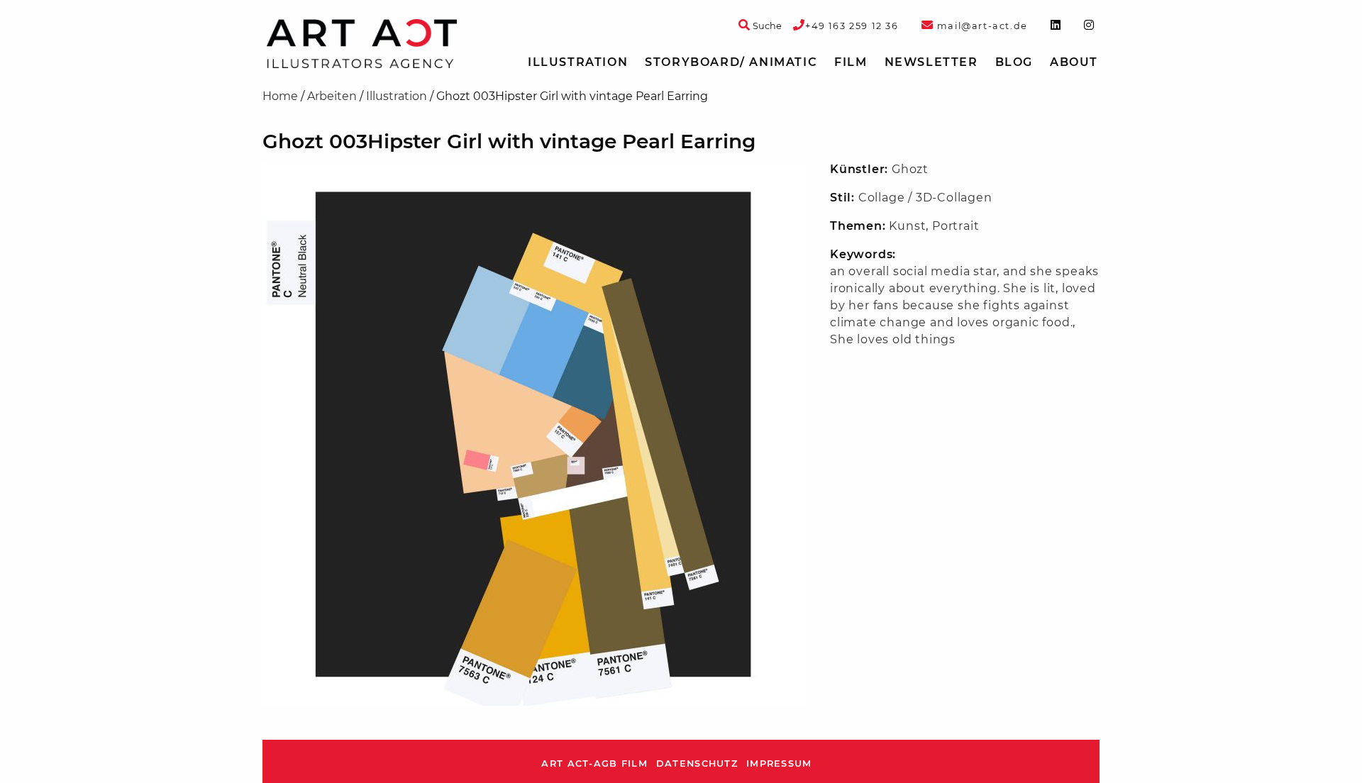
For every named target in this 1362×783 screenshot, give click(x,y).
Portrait (955, 226)
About (1074, 62)
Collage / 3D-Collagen (925, 197)
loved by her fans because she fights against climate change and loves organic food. (963, 305)
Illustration (578, 62)
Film (850, 62)
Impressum (779, 763)
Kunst (907, 226)
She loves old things (893, 339)
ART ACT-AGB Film (594, 763)
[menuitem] (577, 62)
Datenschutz (697, 763)
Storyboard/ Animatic (731, 62)
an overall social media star (913, 271)
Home (280, 96)
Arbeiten (332, 96)
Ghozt (910, 169)
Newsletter (931, 62)
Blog (1014, 62)
